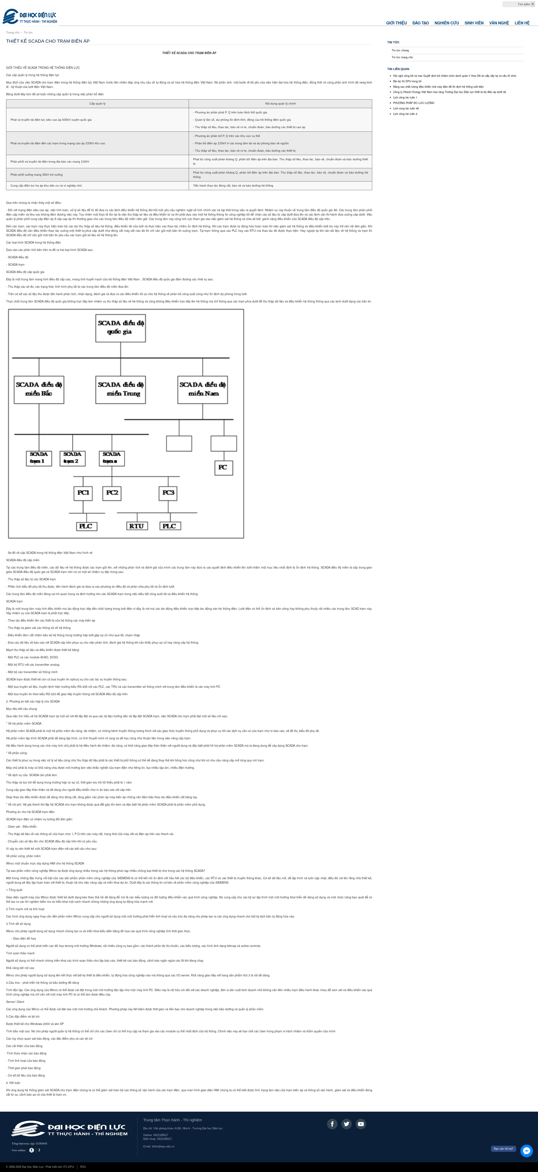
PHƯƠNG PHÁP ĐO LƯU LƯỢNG (413, 103)
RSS (83, 1166)
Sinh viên (474, 23)
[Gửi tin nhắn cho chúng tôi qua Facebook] (526, 1151)
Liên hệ (522, 23)
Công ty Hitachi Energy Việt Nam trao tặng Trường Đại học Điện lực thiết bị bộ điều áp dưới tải (449, 92)
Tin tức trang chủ (402, 57)
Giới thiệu (396, 23)
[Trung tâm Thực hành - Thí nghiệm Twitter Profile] (346, 1124)
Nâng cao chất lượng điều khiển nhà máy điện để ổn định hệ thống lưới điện (438, 87)
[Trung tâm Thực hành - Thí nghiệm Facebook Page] (332, 1124)
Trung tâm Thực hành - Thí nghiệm (172, 1120)
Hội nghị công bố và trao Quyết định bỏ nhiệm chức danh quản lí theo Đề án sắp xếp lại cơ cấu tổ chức (454, 76)
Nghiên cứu (447, 23)
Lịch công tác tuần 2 (405, 114)
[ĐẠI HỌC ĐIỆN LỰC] (29, 16)
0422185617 (160, 1135)
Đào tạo (421, 23)
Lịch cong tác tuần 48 (406, 108)
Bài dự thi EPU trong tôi (407, 81)
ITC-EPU (68, 1166)
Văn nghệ (499, 23)
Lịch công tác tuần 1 (405, 97)
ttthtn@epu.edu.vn (163, 1146)
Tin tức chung (400, 50)
